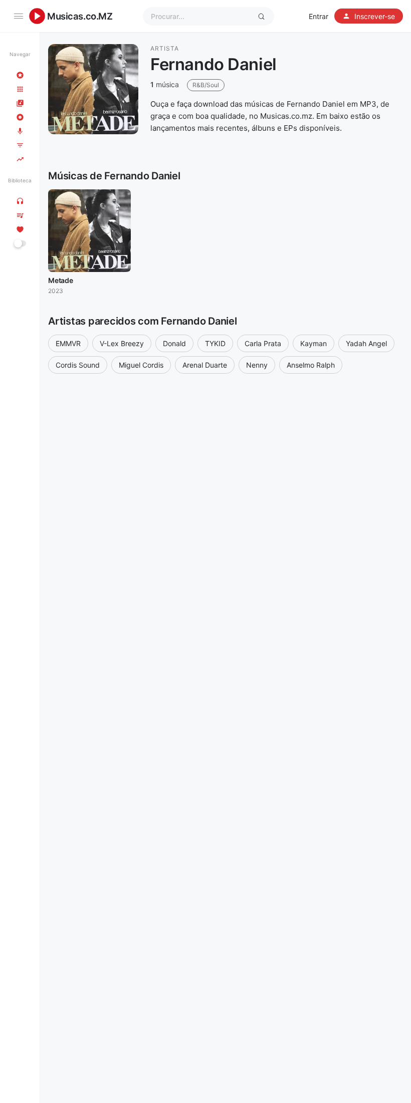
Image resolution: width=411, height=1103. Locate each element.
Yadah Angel (366, 343)
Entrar (318, 16)
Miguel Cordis (141, 365)
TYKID (215, 343)
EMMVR (68, 343)
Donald (174, 343)
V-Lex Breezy (122, 343)
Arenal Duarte (204, 365)
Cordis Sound (78, 365)
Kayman (313, 343)
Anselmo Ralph (311, 365)
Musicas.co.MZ (80, 16)
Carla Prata (263, 343)
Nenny (257, 365)
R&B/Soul (205, 85)
